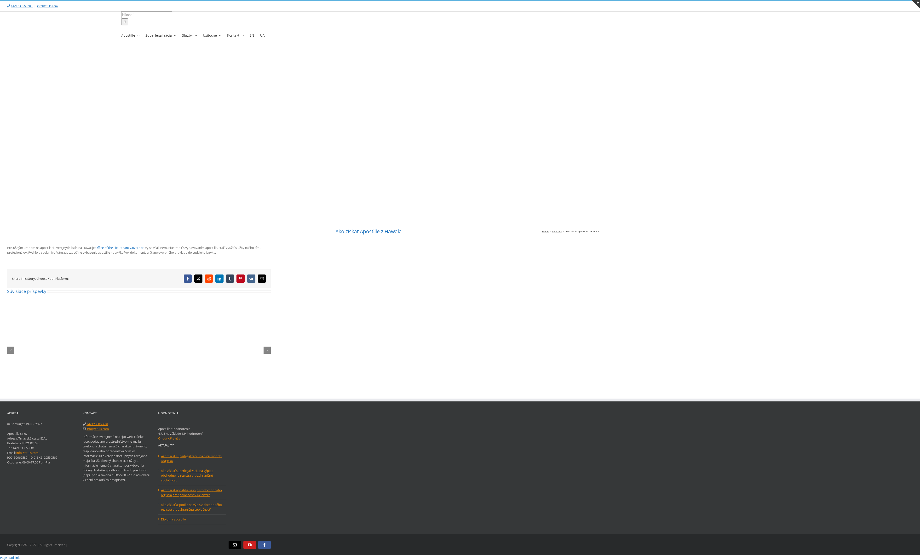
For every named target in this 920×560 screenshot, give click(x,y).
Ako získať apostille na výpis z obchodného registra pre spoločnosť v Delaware (191, 492)
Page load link (10, 557)
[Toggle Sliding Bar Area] (915, 4)
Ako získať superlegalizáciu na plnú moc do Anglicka (191, 458)
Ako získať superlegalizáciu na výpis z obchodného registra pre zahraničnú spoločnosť (187, 475)
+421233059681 (22, 6)
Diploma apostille (173, 519)
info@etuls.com (47, 6)
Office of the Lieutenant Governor (119, 248)
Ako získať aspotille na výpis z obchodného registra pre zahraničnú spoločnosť (191, 507)
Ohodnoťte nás (169, 438)
